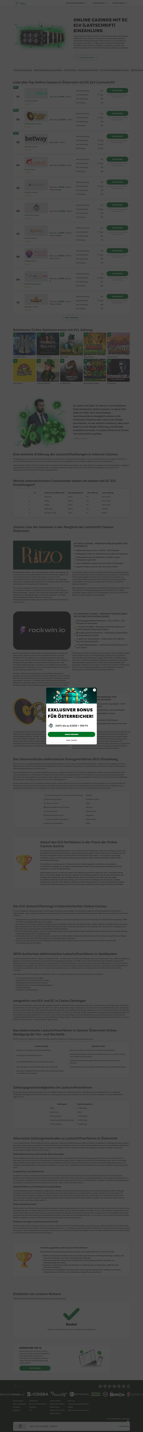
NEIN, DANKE (71, 740)
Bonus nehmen (71, 734)
